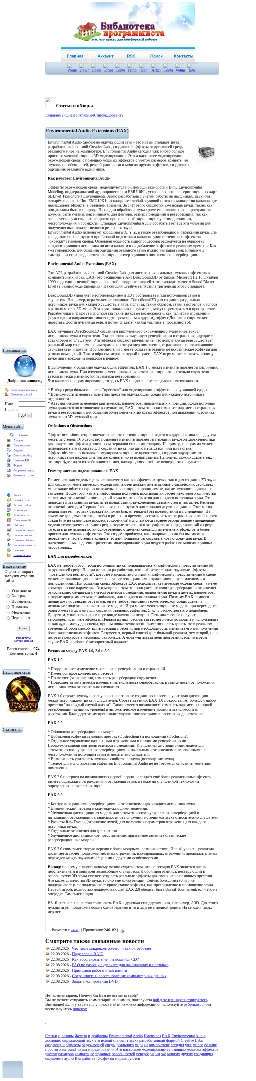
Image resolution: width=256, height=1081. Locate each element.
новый (106, 1040)
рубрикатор (194, 1004)
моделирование (155, 1049)
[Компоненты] (9, 515)
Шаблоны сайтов (24, 529)
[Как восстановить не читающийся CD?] (48, 960)
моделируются (127, 1058)
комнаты (82, 1054)
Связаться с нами (24, 475)
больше (210, 1045)
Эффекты (106, 1058)
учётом (51, 1054)
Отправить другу (24, 470)
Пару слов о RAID (88, 954)
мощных (194, 1049)
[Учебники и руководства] (9, 500)
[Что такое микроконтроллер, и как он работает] (48, 949)
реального (125, 1045)
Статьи (51, 1036)
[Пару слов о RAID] (48, 954)
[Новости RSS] (9, 461)
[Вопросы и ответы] (9, 545)
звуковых (103, 1054)
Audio (138, 1036)
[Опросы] (9, 451)
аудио (69, 1058)
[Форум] (9, 466)
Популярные (83, 115)
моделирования (101, 1049)
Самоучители (22, 499)
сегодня (177, 1045)
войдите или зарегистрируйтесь (180, 1000)
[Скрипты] (9, 550)
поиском (80, 1009)
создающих (203, 1054)
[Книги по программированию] (9, 495)
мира (139, 1045)
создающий (55, 1045)
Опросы (18, 450)
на (146, 1045)
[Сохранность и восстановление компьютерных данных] (48, 976)
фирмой (173, 1040)
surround (69, 1049)
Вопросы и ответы (25, 544)
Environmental (120, 1036)
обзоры (68, 1036)
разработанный (152, 1040)
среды (110, 1045)
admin (74, 930)
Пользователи (22, 445)
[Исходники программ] (9, 510)
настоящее (132, 1049)
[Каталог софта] (9, 505)
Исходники (20, 509)
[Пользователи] (9, 446)
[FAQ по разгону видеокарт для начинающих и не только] (48, 965)
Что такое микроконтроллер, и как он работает (112, 948)
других (187, 1054)
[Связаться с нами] (9, 476)
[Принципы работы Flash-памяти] (48, 971)
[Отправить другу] (9, 471)
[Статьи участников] (8, 556)
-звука (82, 1049)
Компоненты (21, 514)
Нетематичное (22, 555)
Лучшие (65, 115)
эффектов (210, 1049)
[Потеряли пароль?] (7, 395)
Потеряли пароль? (21, 394)
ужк (188, 1045)
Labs (199, 1040)
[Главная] (12, 435)
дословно (53, 1040)
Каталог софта (22, 504)
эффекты (73, 1045)
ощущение (54, 1058)
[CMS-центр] (9, 525)
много (198, 1045)
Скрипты (19, 549)
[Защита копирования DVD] (48, 982)
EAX (166, 1036)
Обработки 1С (22, 519)
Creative (187, 1040)
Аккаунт (18, 440)
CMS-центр (20, 524)
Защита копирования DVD (95, 981)
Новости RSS (21, 460)
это (97, 1040)
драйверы (99, 1036)
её (92, 1054)
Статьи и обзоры (24, 539)
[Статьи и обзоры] (9, 540)
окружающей (93, 1045)
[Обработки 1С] (9, 520)
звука (133, 1040)
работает (89, 1058)
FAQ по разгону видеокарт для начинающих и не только (120, 965)
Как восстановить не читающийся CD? (105, 959)
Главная (23, 434)
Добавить (115, 115)
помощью (177, 1049)
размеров (66, 1054)
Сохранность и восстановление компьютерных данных (119, 976)
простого (53, 1049)
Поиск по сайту (23, 455)
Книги (17, 494)
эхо (163, 1054)
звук (90, 1040)
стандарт (120, 1040)
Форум (18, 465)
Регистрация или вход (23, 389)
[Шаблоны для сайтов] (9, 530)
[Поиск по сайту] (9, 456)
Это (119, 1049)
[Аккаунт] (9, 441)
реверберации (148, 1054)
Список (100, 115)
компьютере (159, 1045)
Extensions (152, 1036)
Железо (81, 1036)
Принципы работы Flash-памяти (99, 970)
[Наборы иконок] (9, 535)
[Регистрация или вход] (7, 390)
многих (173, 1054)
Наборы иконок (23, 534)
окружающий (73, 1040)
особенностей (123, 1054)
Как (78, 1058)
